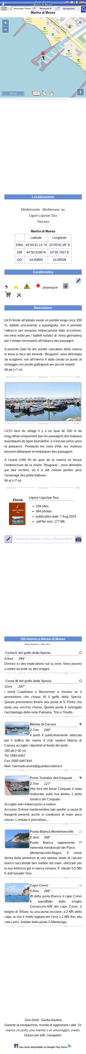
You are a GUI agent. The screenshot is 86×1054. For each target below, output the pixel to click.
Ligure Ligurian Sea (43, 215)
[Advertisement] (43, 145)
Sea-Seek (43, 2)
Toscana (43, 221)
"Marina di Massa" (43, 538)
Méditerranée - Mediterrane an (43, 209)
